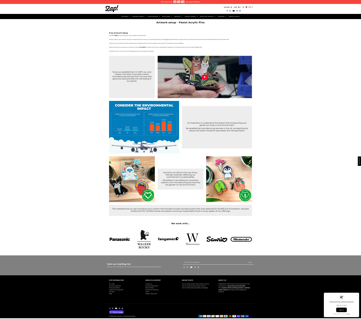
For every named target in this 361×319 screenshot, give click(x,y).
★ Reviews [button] (359, 161)
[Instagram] (237, 11)
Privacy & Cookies (114, 287)
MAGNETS (177, 16)
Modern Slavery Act (151, 293)
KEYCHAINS (166, 16)
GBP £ (250, 7)
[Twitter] (230, 11)
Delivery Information (151, 285)
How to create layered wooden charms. (194, 285)
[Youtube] (233, 11)
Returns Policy (149, 287)
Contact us (148, 284)
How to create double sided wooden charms (195, 284)
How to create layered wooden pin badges (195, 287)
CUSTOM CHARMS (138, 16)
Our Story (112, 284)
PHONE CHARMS (190, 16)
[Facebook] (227, 11)
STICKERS (124, 16)
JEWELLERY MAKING (206, 16)
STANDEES (221, 16)
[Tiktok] (239, 11)
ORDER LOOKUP (234, 16)
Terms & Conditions (115, 285)
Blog (110, 293)
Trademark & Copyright (116, 289)
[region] (180, 2)
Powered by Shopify (129, 316)
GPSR (147, 291)
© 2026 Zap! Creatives (115, 316)
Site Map (111, 291)
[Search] (243, 7)
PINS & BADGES (153, 16)
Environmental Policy (152, 289)
